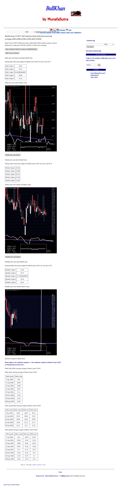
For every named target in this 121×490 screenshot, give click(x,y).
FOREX (58, 32)
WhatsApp (29, 464)
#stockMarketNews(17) (98, 73)
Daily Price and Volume (12, 53)
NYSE (53, 32)
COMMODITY (77, 32)
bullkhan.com (65, 476)
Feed (60, 472)
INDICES (63, 32)
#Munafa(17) (95, 75)
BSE (44, 32)
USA (72, 32)
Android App (90, 40)
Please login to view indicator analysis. (17, 362)
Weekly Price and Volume (13, 155)
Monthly (18, 49)
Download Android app (93, 51)
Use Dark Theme (15, 484)
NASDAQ (49, 32)
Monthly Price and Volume (13, 257)
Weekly (12, 49)
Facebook (39, 464)
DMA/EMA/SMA (32, 49)
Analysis (23, 49)
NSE (41, 32)
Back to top (7, 484)
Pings (53, 30)
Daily (7, 49)
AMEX (68, 32)
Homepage (62, 30)
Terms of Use (40, 476)
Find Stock (39, 32)
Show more (94, 77)
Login (69, 30)
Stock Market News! (52, 476)
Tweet (44, 464)
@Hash (34, 464)
